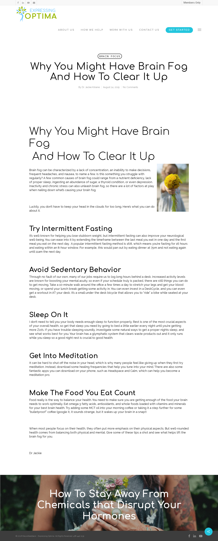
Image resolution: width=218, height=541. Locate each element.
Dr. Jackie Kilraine (91, 87)
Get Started (179, 30)
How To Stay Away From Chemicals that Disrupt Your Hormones (109, 503)
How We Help (92, 30)
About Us (66, 30)
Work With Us (121, 30)
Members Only (192, 2)
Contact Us (149, 30)
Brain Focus (109, 56)
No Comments (130, 87)
